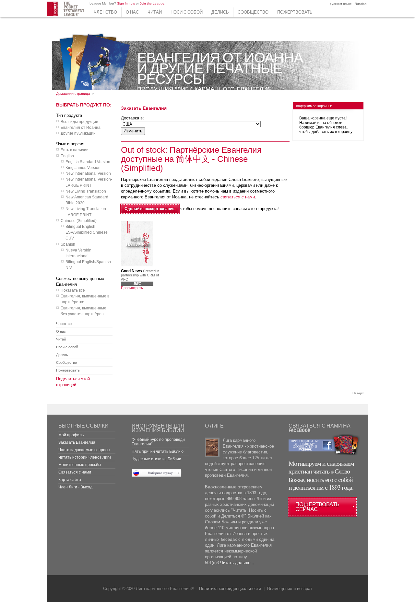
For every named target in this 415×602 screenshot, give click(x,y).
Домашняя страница (73, 93)
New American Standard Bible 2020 (86, 200)
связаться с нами (237, 197)
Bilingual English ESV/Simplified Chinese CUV (86, 232)
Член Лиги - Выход (75, 487)
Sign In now (126, 3)
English (67, 156)
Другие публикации (78, 133)
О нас (132, 12)
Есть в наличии (75, 150)
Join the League (152, 3)
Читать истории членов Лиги (84, 457)
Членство (105, 12)
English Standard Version (87, 162)
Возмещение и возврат (289, 588)
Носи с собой (187, 12)
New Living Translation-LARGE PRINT (86, 211)
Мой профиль (71, 435)
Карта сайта (69, 479)
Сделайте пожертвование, (149, 208)
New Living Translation (85, 191)
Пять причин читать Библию (158, 451)
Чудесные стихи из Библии (156, 459)
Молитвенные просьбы (79, 465)
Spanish (68, 244)
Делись (220, 12)
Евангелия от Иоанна (81, 127)
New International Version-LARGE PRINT (88, 182)
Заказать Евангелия (76, 442)
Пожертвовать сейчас (317, 506)
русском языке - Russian (348, 4)
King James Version (83, 167)
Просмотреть (132, 288)
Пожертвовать (295, 12)
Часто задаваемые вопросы (84, 450)
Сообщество (253, 12)
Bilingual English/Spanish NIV (88, 265)
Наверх (358, 393)
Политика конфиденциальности (230, 588)
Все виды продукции (79, 121)
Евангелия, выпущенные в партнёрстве (85, 299)
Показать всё (73, 290)
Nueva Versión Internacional (78, 253)
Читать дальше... (237, 562)
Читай (155, 12)
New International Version (88, 173)
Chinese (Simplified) (79, 220)
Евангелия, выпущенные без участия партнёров (83, 311)
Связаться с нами (74, 472)
